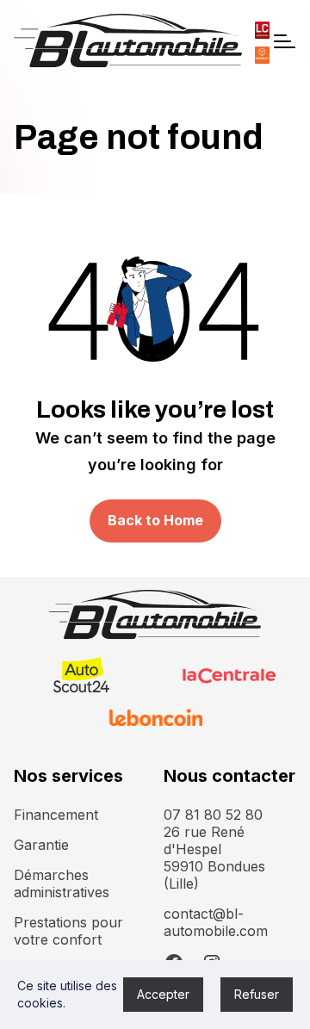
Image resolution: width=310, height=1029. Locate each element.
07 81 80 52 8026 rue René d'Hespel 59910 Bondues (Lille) (214, 849)
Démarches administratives (61, 883)
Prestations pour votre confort (68, 931)
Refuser (256, 994)
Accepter (163, 994)
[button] (283, 41)
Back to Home (155, 520)
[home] (128, 41)
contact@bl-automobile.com (216, 922)
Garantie (41, 844)
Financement (56, 814)
